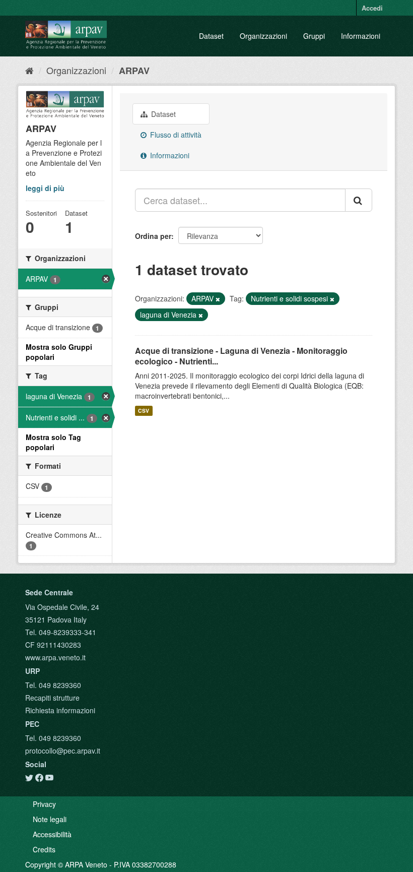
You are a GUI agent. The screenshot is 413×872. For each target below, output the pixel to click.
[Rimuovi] (218, 299)
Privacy (44, 804)
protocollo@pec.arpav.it (62, 750)
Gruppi (314, 36)
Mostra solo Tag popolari (53, 442)
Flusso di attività (174, 135)
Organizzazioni (263, 36)
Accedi (372, 8)
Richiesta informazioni (60, 710)
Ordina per (153, 236)
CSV (143, 410)
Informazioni (360, 36)
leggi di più (45, 188)
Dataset (211, 36)
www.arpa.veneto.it (55, 657)
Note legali (49, 819)
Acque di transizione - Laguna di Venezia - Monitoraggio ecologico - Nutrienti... (241, 356)
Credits (44, 849)
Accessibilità (52, 834)
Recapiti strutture (52, 698)
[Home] (29, 70)
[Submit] (358, 200)
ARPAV (134, 70)
